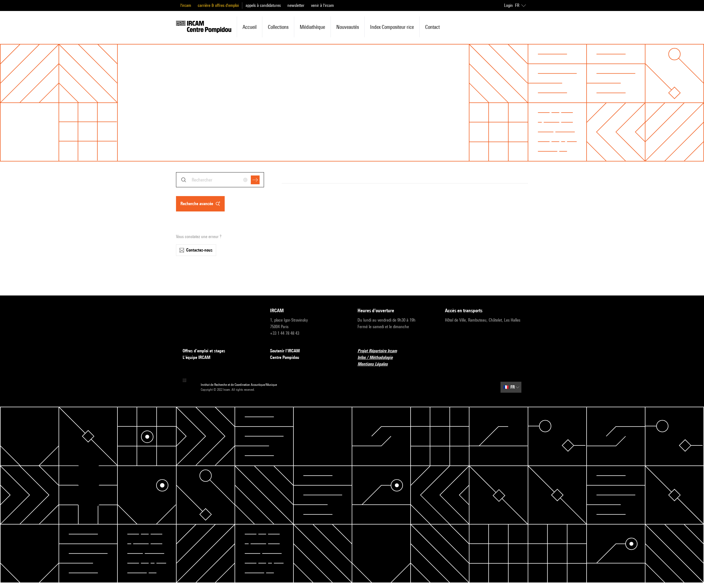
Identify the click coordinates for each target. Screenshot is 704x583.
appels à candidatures (263, 5)
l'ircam (185, 5)
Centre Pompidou (284, 357)
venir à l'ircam (322, 5)
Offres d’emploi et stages (204, 350)
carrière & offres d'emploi (218, 5)
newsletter (295, 5)
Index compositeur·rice (392, 27)
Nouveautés (347, 27)
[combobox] (220, 179)
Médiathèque (312, 27)
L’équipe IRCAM (196, 357)
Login (508, 5)
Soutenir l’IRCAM (285, 350)
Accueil (250, 27)
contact (432, 27)
